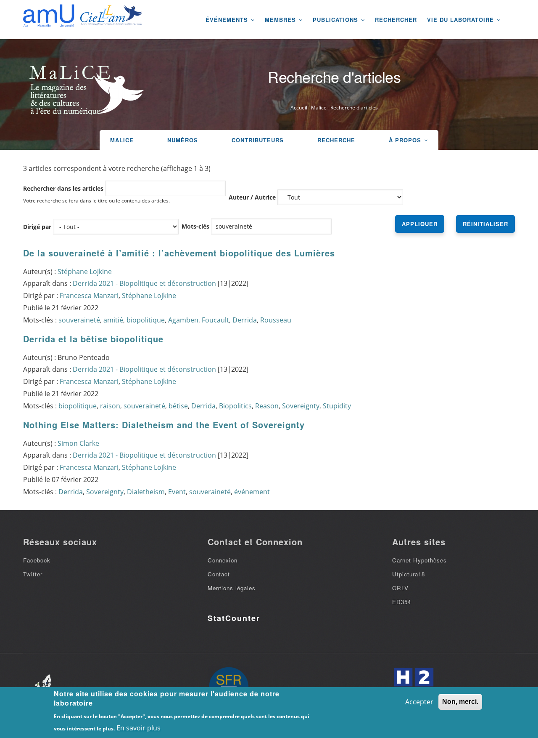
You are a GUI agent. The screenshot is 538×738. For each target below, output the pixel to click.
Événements (228, 20)
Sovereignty (300, 405)
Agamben (183, 320)
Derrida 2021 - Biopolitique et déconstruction (144, 283)
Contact (219, 574)
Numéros (182, 140)
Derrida (244, 320)
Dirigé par (37, 227)
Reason (267, 405)
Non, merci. (460, 701)
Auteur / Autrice (252, 197)
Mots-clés (195, 226)
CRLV (400, 588)
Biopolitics (235, 405)
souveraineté (79, 320)
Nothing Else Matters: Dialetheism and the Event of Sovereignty (164, 424)
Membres (281, 20)
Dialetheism (146, 491)
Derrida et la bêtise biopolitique (93, 339)
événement (252, 491)
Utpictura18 (408, 574)
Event (177, 491)
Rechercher (396, 20)
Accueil (298, 107)
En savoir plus (138, 728)
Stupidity (337, 405)
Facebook (36, 560)
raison (110, 405)
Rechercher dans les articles (63, 188)
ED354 (401, 602)
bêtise (178, 405)
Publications (336, 20)
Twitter (32, 574)
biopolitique (146, 320)
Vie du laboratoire (461, 20)
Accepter (419, 701)
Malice (319, 107)
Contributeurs (258, 140)
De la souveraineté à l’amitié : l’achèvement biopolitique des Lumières (179, 253)
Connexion (222, 560)
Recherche (336, 140)
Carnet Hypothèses (419, 560)
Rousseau (275, 320)
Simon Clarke (78, 443)
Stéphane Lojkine (85, 271)
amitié (113, 320)
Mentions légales (232, 588)
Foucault (215, 320)
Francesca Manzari (89, 295)
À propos (406, 140)
